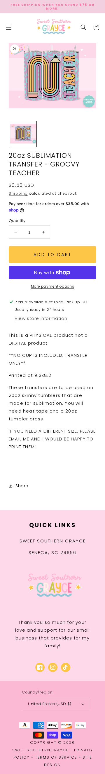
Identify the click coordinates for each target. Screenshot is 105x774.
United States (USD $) (49, 704)
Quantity (17, 220)
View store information (41, 318)
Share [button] (21, 486)
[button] (8, 27)
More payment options (52, 286)
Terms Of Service (56, 757)
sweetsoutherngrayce (40, 750)
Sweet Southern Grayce (53, 541)
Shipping (18, 193)
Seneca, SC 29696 (52, 552)
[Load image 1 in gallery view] (23, 134)
